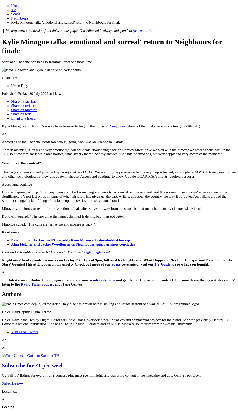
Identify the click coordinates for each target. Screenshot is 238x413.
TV (13, 10)
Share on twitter (22, 106)
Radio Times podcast (37, 284)
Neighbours (19, 18)
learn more (142, 31)
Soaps (15, 14)
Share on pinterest (24, 110)
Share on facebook (25, 101)
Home (15, 6)
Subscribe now (13, 383)
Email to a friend (23, 118)
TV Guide (162, 264)
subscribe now (104, 280)
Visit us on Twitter (24, 332)
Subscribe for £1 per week (33, 366)
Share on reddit (22, 114)
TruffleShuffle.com (95, 252)
